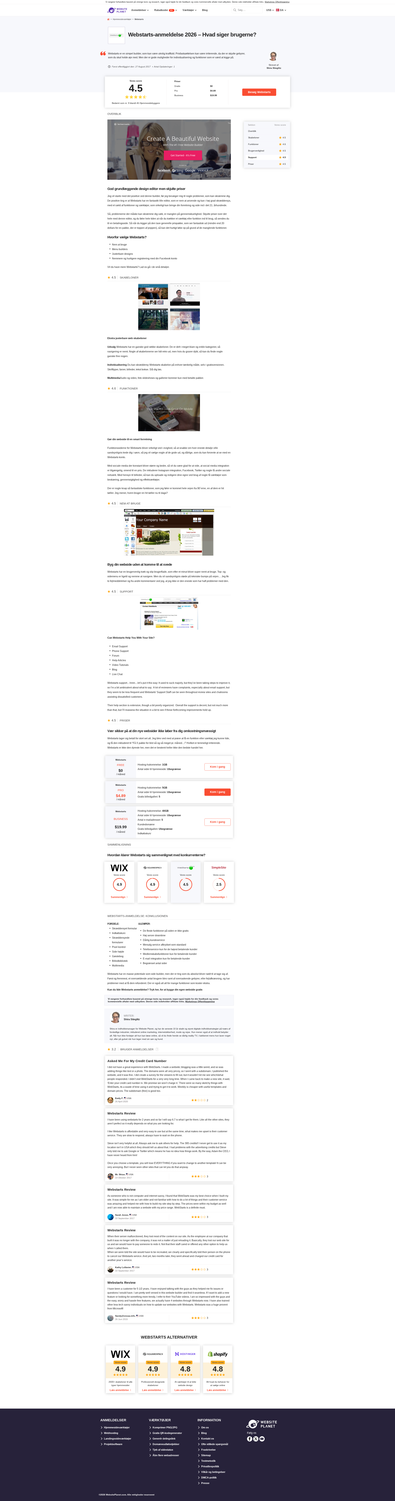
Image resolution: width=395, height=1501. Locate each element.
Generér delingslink (164, 1438)
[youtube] (262, 1438)
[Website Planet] (108, 19)
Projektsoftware (113, 1444)
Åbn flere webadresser (166, 1455)
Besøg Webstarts (259, 92)
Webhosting (111, 1433)
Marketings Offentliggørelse (277, 2)
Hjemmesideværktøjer (117, 1427)
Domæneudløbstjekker (166, 1444)
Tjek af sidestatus (163, 1449)
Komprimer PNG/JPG (165, 1427)
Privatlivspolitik (210, 1466)
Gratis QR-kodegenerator (167, 1433)
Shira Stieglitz (274, 68)
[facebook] (249, 1438)
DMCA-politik (209, 1477)
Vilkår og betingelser (213, 1472)
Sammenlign (118, 897)
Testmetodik (208, 1461)
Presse (205, 1483)
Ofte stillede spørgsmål (214, 1444)
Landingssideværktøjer (117, 1438)
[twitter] (255, 1438)
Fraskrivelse (208, 1449)
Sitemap (206, 1455)
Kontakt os (207, 1438)
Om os (205, 1427)
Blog (204, 1433)
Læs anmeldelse (119, 1390)
